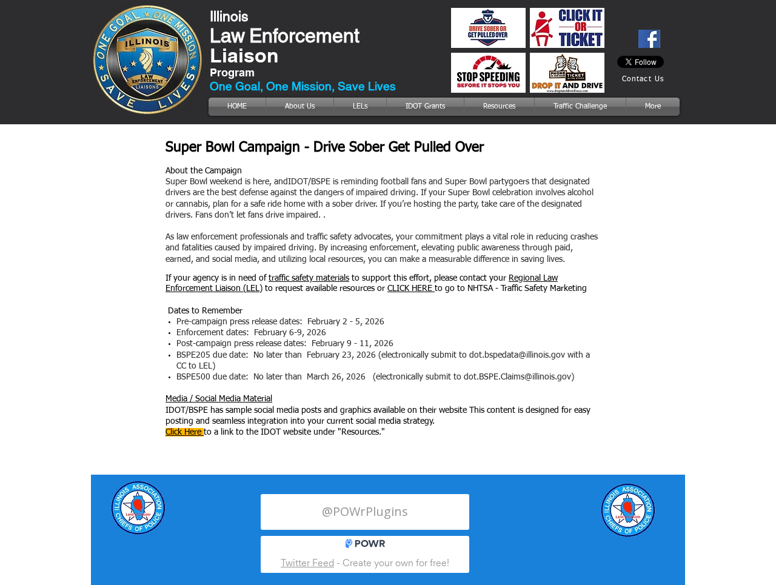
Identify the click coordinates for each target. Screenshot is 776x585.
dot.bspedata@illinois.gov (517, 355)
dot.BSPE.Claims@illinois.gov (517, 377)
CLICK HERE (411, 288)
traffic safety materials (309, 278)
